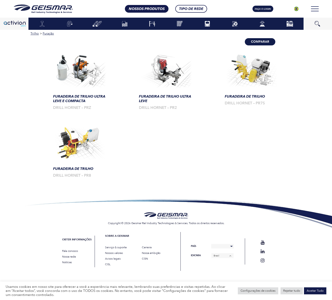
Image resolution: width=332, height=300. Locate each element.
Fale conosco (70, 251)
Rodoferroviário (235, 24)
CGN (145, 258)
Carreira (147, 247)
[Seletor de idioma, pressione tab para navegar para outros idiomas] (296, 8)
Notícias (67, 262)
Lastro (124, 24)
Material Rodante (207, 23)
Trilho (42, 24)
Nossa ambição (151, 253)
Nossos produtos (147, 8)
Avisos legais (113, 258)
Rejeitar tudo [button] (291, 291)
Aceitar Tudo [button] (315, 291)
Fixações (69, 24)
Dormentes (97, 24)
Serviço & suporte (116, 247)
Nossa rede (69, 256)
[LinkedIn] (262, 251)
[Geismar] (37, 9)
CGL (107, 264)
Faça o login (263, 9)
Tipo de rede (191, 8)
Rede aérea (152, 24)
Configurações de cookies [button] (258, 291)
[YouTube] (262, 242)
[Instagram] (262, 261)
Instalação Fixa (290, 23)
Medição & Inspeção (262, 23)
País (193, 246)
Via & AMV (179, 24)
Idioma (196, 255)
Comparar (260, 42)
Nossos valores (114, 253)
